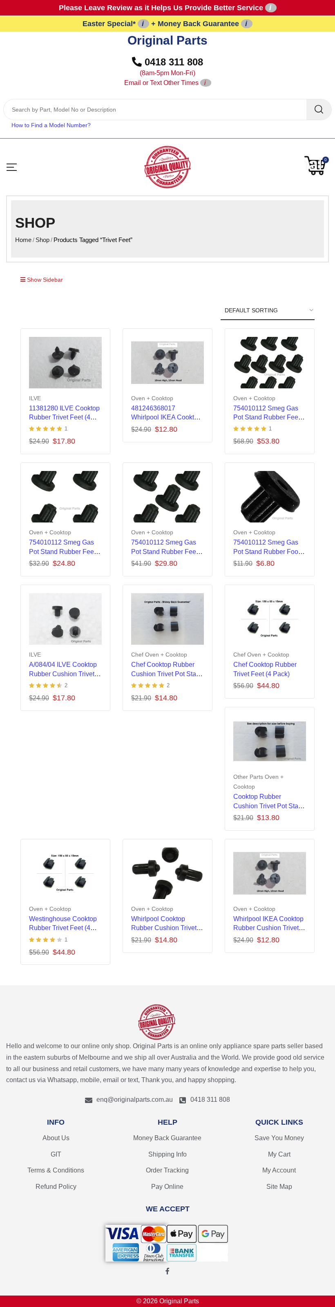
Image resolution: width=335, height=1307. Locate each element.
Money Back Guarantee (167, 1137)
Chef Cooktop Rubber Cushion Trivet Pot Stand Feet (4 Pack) (167, 673)
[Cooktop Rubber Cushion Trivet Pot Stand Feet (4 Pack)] (269, 741)
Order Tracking (167, 1170)
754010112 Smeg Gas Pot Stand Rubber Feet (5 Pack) (164, 551)
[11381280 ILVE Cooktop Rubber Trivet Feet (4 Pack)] (65, 362)
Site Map (279, 1186)
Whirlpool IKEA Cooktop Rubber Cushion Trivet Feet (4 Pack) (268, 928)
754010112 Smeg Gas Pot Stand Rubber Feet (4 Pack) (62, 551)
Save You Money (279, 1137)
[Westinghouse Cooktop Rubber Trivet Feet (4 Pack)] (65, 873)
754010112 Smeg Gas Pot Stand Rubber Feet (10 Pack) (266, 417)
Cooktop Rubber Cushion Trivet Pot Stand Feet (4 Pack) (269, 805)
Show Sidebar (44, 279)
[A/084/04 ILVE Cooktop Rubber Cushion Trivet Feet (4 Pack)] (65, 619)
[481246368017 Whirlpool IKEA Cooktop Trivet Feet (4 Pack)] (167, 362)
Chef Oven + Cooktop (159, 654)
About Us (55, 1137)
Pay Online (167, 1186)
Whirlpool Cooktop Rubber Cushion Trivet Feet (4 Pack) (164, 928)
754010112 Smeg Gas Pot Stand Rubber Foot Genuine (266, 551)
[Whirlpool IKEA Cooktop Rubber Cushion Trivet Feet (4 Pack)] (269, 873)
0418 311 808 (163, 71)
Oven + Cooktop (152, 398)
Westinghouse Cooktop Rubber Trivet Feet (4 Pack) (63, 928)
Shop (42, 239)
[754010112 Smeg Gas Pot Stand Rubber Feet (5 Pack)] (167, 496)
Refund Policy (56, 1186)
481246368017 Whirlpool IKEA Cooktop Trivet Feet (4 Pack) (166, 417)
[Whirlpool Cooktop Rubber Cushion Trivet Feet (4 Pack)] (167, 873)
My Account (279, 1170)
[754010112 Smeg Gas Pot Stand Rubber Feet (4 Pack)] (65, 496)
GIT (56, 1154)
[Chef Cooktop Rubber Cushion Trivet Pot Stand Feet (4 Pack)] (167, 619)
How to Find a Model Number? (51, 125)
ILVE (35, 398)
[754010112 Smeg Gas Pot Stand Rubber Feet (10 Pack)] (269, 362)
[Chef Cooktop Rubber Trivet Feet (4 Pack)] (269, 619)
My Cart (279, 1154)
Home (23, 239)
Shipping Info (167, 1154)
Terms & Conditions (55, 1170)
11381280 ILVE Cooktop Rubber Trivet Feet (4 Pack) (64, 417)
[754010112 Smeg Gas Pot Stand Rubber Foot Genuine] (269, 496)
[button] (316, 165)
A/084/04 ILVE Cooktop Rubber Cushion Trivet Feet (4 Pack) (63, 673)
